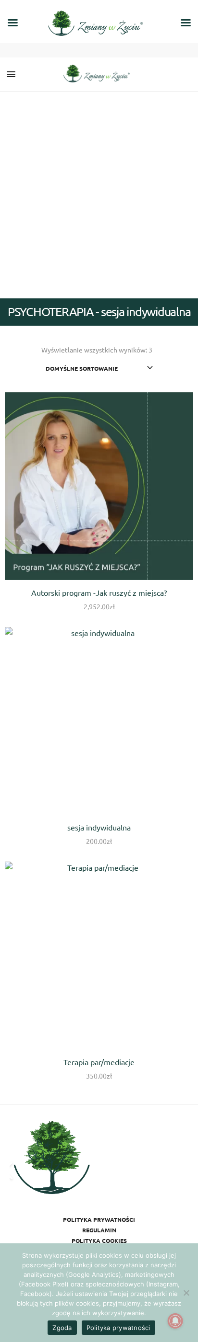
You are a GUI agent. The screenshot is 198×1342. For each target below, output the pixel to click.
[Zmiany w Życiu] (99, 74)
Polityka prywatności (99, 1219)
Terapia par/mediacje (99, 1062)
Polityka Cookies (99, 1240)
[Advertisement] (99, 195)
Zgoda (62, 1327)
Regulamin (99, 1230)
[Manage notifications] (175, 1321)
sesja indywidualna (99, 827)
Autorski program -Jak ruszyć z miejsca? (99, 592)
